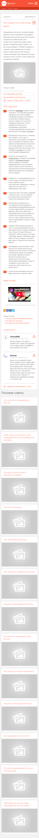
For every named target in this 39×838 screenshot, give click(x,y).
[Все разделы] (36, 3)
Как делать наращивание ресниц (18, 604)
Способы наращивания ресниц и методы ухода (18, 769)
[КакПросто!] (8, 3)
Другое (16, 8)
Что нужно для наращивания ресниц (18, 318)
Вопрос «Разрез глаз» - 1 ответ (18, 101)
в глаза (19, 150)
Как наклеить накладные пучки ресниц (17, 637)
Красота (10, 8)
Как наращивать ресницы (12, 94)
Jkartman (13, 355)
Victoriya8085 (15, 337)
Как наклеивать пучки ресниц (14, 97)
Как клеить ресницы (12, 507)
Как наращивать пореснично (17, 736)
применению (13, 158)
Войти (31, 3)
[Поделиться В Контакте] (7, 310)
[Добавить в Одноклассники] (4, 310)
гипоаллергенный (22, 160)
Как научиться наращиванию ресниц (17, 401)
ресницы (19, 111)
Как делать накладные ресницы (18, 703)
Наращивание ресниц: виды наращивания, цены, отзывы (16, 804)
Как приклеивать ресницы (15, 539)
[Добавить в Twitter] (13, 310)
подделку (30, 131)
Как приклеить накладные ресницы (19, 571)
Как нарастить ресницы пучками (17, 323)
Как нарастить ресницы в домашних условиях (15, 473)
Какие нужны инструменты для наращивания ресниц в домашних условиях (19, 437)
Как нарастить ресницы (14, 321)
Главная (4, 8)
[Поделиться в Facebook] (10, 310)
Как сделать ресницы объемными (19, 671)
